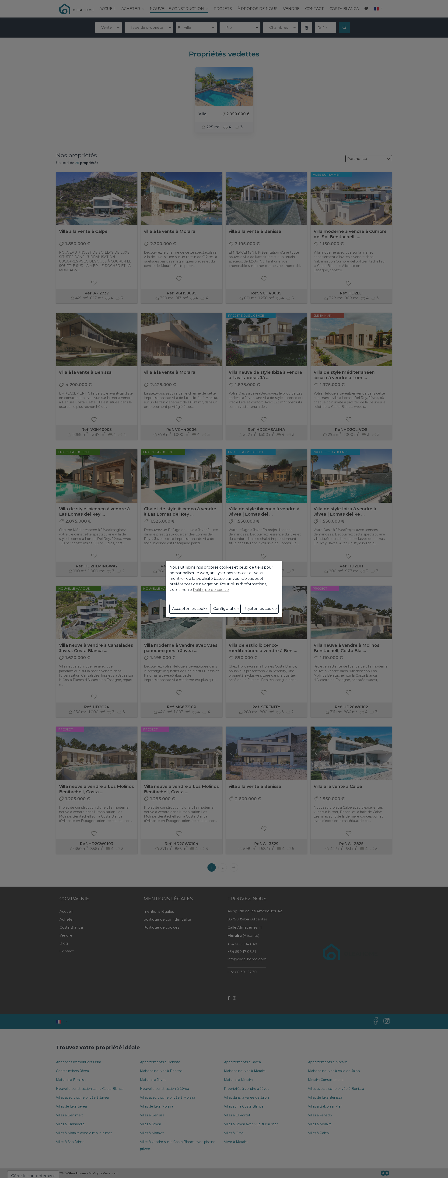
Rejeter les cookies (261, 608)
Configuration (226, 608)
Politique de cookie (211, 589)
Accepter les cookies (191, 608)
